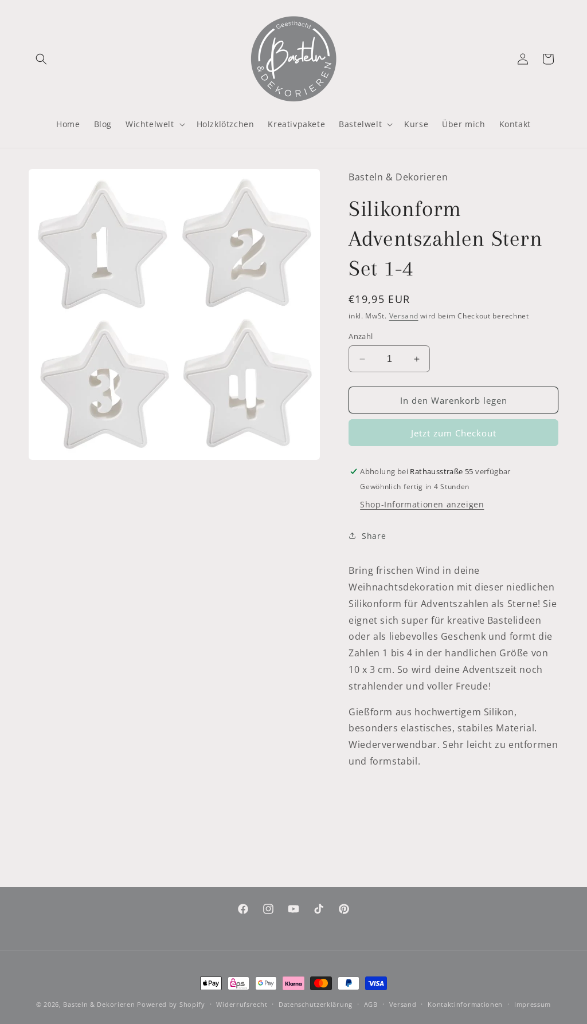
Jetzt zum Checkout (453, 433)
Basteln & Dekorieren (99, 1004)
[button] (41, 59)
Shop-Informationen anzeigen (422, 504)
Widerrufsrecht (241, 1004)
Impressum (532, 1004)
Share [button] (374, 535)
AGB (371, 1004)
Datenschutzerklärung (316, 1004)
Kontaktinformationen (465, 1004)
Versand (403, 316)
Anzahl (361, 336)
